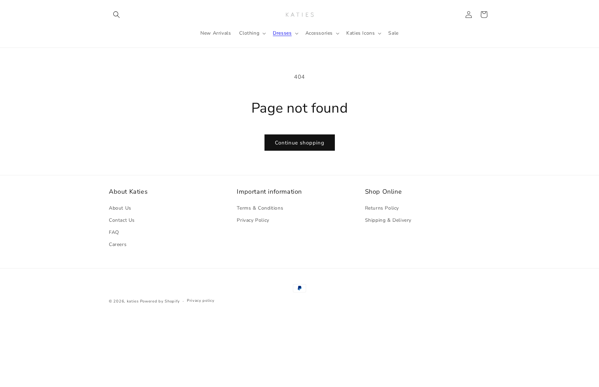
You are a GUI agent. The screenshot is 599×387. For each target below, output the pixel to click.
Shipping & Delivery (388, 220)
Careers (118, 244)
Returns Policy (382, 208)
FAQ (114, 232)
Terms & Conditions (260, 208)
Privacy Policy (253, 220)
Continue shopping (299, 142)
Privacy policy (201, 300)
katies (133, 301)
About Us (120, 208)
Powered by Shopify (160, 301)
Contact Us (122, 220)
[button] (116, 14)
